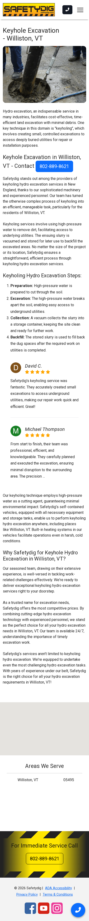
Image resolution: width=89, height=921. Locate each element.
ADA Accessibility (58, 888)
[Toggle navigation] (80, 10)
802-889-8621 (54, 166)
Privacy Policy (27, 895)
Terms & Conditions (58, 895)
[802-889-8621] (67, 9)
